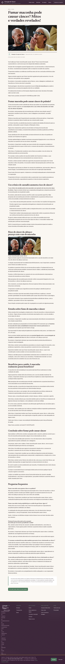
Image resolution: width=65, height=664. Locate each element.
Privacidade (56, 610)
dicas (12, 9)
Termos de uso (57, 607)
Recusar (60, 659)
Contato (30, 616)
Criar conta (43, 610)
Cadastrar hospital (58, 2)
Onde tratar (31, 2)
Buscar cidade (7, 610)
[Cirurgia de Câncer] (1, 607)
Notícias (38, 2)
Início (9, 9)
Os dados (44, 2)
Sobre (49, 2)
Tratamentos (19, 610)
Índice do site (32, 619)
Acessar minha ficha (45, 607)
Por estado (6, 607)
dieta (40, 460)
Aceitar (54, 659)
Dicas (17, 612)
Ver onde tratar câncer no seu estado (18, 589)
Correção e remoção (33, 614)
